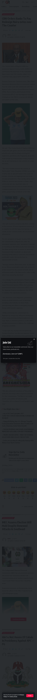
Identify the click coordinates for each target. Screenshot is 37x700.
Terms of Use (13, 696)
